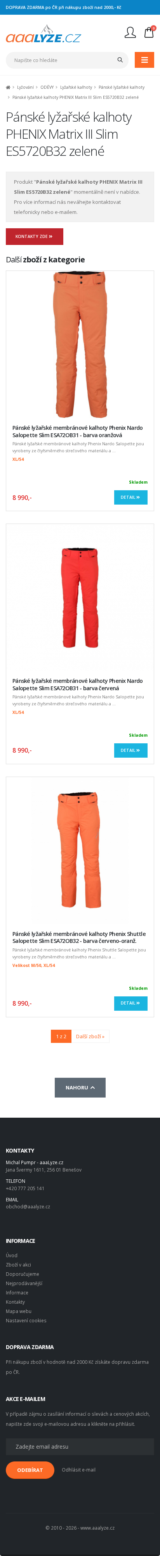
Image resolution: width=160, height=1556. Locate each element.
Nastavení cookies (26, 1320)
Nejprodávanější (24, 1283)
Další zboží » (90, 1036)
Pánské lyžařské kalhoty (121, 87)
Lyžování (25, 87)
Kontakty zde (32, 236)
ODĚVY (47, 87)
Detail (128, 497)
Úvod (11, 1255)
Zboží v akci (18, 1264)
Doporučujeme (22, 1274)
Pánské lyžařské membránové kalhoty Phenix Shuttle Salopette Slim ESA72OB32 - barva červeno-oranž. (79, 937)
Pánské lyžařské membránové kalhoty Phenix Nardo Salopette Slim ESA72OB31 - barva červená (77, 684)
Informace (17, 1292)
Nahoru (78, 1087)
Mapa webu (18, 1311)
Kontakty (15, 1302)
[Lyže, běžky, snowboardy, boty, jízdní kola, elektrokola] (44, 32)
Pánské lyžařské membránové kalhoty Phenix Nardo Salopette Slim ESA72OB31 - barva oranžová (77, 431)
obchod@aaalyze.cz (28, 1206)
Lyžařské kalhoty (76, 87)
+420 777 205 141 (25, 1188)
